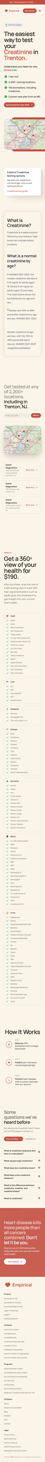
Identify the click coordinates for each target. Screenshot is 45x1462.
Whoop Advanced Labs (15, 1341)
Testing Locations (11, 1318)
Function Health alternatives (15, 1357)
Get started (30, 11)
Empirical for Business (12, 1407)
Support (7, 1314)
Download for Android (12, 1302)
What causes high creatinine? (18, 1160)
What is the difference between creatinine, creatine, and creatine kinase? (19, 1188)
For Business (9, 1384)
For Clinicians (9, 1380)
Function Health (12, 1329)
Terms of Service (10, 1442)
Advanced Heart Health (13, 1368)
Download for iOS (11, 1298)
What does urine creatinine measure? (17, 1176)
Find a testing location (13, 1388)
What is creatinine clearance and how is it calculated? (19, 1152)
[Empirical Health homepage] (12, 11)
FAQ (5, 1419)
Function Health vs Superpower (16, 1353)
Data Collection (10, 1438)
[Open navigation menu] (40, 11)
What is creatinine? (13, 1198)
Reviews (7, 1415)
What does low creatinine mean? (19, 1168)
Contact (7, 1423)
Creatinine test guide (17, 191)
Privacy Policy (9, 1434)
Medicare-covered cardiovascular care (19, 1392)
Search (36, 415)
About (6, 1403)
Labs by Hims (11, 1345)
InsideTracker (11, 1337)
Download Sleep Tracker (13, 1306)
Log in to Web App (11, 1310)
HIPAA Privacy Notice (12, 1446)
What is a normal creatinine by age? (21, 260)
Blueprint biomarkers (14, 1349)
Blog (6, 1411)
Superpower (11, 1333)
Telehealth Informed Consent (15, 1450)
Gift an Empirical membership (15, 1376)
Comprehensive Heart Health (15, 1372)
